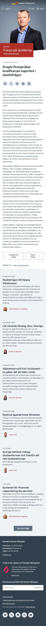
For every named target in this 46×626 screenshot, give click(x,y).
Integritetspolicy (8, 597)
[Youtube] (30, 614)
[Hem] (23, 3)
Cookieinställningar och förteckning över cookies (18, 600)
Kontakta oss (7, 555)
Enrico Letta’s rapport (29, 156)
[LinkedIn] (17, 83)
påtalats (9, 166)
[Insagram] (24, 614)
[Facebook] (5, 83)
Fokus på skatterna (17, 50)
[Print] (29, 83)
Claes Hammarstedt (11, 54)
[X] (11, 83)
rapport (11, 95)
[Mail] (23, 83)
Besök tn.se (15, 575)
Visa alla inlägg (23, 528)
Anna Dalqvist (30, 607)
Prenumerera (38, 587)
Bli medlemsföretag (9, 603)
